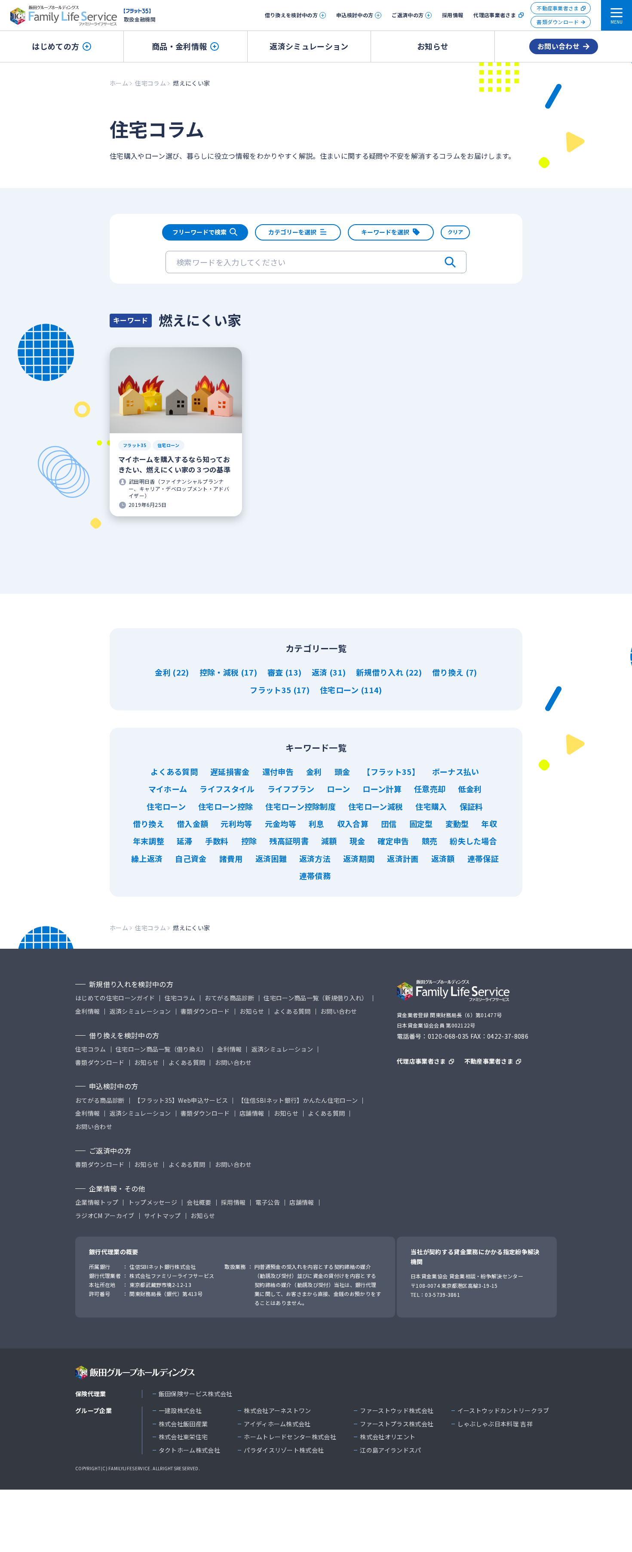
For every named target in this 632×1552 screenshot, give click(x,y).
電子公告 (267, 1202)
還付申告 (278, 771)
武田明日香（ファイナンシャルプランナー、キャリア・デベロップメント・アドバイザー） (179, 489)
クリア (455, 231)
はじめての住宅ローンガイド (115, 998)
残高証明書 (289, 840)
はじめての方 (55, 46)
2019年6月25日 (147, 504)
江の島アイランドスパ (390, 1450)
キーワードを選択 (385, 232)
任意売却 (429, 788)
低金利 (470, 788)
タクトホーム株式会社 (189, 1450)
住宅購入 (431, 806)
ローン (338, 788)
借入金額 (192, 823)
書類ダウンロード (558, 21)
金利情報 (87, 1011)
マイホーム (167, 788)
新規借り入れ (380, 672)
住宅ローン (168, 445)
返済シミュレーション (309, 46)
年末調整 (148, 840)
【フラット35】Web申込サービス (181, 1100)
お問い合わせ (558, 46)
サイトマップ (162, 1216)
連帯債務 (315, 875)
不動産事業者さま (558, 8)
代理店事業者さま (494, 15)
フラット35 (134, 445)
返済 (320, 672)
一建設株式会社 (180, 1411)
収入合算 (352, 823)
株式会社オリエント (387, 1437)
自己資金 (190, 858)
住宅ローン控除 (225, 806)
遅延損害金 (230, 771)
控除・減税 (220, 672)
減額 (329, 840)
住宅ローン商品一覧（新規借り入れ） (316, 998)
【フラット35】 (391, 771)
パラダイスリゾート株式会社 (284, 1450)
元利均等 (236, 823)
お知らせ (432, 46)
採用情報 (452, 15)
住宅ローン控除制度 (300, 806)
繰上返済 (147, 858)
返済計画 (402, 858)
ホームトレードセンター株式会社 (290, 1437)
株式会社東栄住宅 (183, 1437)
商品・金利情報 (179, 46)
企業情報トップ (96, 1202)
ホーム (119, 83)
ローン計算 (382, 788)
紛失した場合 (473, 840)
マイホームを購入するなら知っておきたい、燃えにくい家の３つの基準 (174, 464)
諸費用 (231, 858)
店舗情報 (251, 1113)
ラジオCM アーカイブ (105, 1216)
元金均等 (280, 823)
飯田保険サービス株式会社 (196, 1394)
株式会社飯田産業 (183, 1424)
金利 (163, 672)
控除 (249, 840)
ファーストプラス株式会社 (396, 1424)
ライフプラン (291, 788)
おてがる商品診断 (229, 998)
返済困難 (271, 858)
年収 (489, 823)
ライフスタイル (227, 788)
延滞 (185, 840)
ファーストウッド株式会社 (396, 1411)
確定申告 (393, 840)
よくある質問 (174, 771)
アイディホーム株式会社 (277, 1424)
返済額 (443, 858)
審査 (276, 672)
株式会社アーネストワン (277, 1411)
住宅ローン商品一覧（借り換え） (162, 1049)
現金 (357, 840)
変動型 (457, 823)
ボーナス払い (455, 771)
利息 (317, 823)
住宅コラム (150, 83)
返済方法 (315, 858)
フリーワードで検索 (199, 232)
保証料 (471, 806)
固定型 (421, 823)
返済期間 (358, 858)
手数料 (217, 840)
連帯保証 (483, 858)
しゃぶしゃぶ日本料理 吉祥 (495, 1424)
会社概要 (199, 1202)
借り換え (449, 672)
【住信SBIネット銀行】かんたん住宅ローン (298, 1100)
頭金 (342, 771)
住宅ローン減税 (375, 806)
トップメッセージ (153, 1202)
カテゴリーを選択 (292, 232)
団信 (389, 823)
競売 (430, 840)
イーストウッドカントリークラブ (503, 1411)
